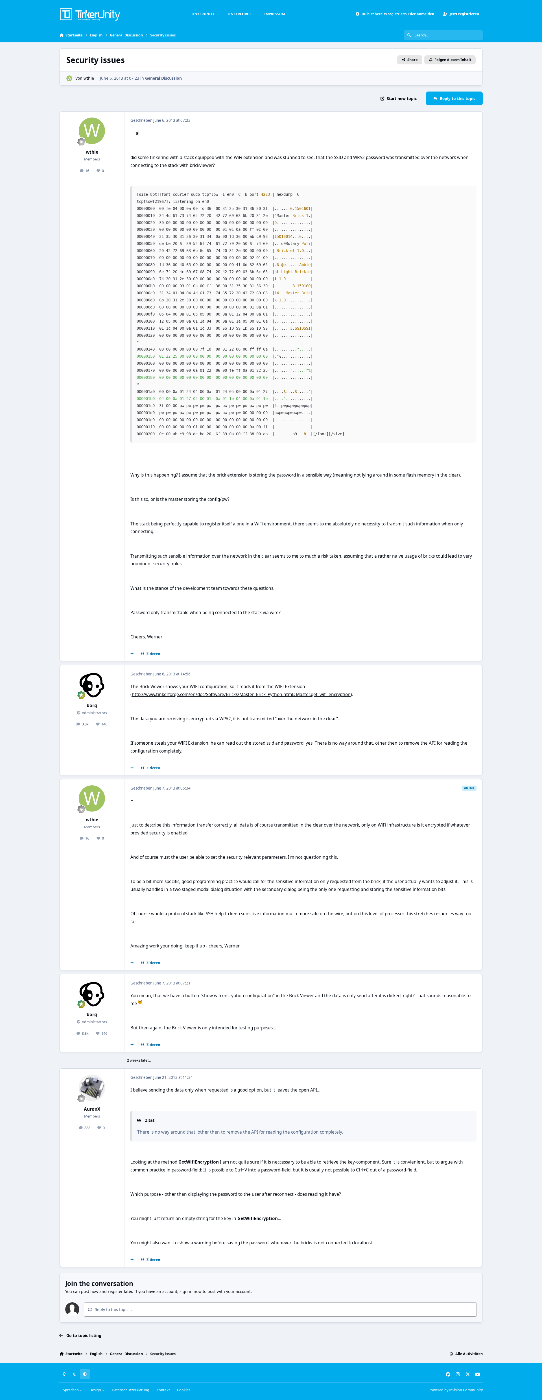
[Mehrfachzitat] (132, 653)
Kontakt (163, 1390)
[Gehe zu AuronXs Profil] (92, 1088)
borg (92, 705)
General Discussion (163, 78)
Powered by (456, 1390)
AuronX (92, 1109)
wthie (89, 78)
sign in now (191, 1291)
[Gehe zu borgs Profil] (92, 684)
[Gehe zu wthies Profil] (69, 78)
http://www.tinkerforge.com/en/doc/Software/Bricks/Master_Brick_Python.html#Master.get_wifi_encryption (241, 694)
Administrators (94, 712)
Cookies (183, 1390)
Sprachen (71, 1390)
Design (95, 1390)
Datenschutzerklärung (130, 1390)
